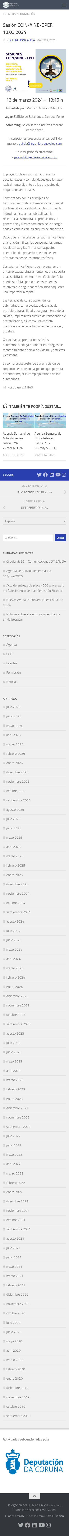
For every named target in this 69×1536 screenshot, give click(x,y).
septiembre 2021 (18, 1229)
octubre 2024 (15, 903)
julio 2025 (13, 819)
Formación (27, 14)
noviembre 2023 (18, 1005)
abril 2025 (13, 847)
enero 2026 (14, 763)
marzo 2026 (14, 744)
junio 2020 (13, 1332)
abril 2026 (13, 735)
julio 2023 (13, 1043)
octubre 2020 (15, 1313)
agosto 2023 (15, 1033)
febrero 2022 (15, 1183)
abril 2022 (13, 1164)
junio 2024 (13, 940)
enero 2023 (14, 1099)
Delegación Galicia (22, 40)
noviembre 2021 (18, 1210)
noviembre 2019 (18, 1397)
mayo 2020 (14, 1341)
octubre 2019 (15, 1406)
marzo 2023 (14, 1080)
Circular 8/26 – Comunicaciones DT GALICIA (36, 561)
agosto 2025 (15, 809)
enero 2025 (14, 875)
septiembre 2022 (18, 1127)
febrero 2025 (15, 865)
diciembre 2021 (17, 1201)
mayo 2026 (14, 726)
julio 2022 (13, 1136)
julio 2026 (13, 707)
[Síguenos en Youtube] (57, 474)
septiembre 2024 (18, 912)
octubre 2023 (15, 1015)
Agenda (11, 644)
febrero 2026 (15, 753)
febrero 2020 (15, 1369)
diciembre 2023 (17, 996)
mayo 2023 (14, 1061)
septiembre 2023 (18, 1024)
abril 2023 (13, 1071)
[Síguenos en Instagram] (64, 474)
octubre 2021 (15, 1220)
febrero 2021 (15, 1285)
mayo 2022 (14, 1154)
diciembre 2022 (17, 1108)
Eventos (9, 14)
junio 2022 (13, 1145)
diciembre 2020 (17, 1294)
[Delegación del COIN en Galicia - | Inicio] (13, 5)
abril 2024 (13, 959)
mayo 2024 (14, 949)
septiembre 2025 (18, 800)
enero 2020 (14, 1378)
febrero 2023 (15, 1089)
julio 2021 (13, 1248)
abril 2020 (13, 1350)
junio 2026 (13, 716)
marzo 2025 (14, 856)
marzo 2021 (14, 1276)
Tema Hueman (55, 1516)
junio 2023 (13, 1052)
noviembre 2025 (18, 781)
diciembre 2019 (17, 1388)
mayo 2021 (14, 1266)
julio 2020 (13, 1322)
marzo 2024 (14, 968)
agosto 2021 (15, 1238)
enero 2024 (14, 987)
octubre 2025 (15, 791)
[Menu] (64, 4)
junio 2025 (13, 828)
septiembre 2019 (18, 1416)
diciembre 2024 (17, 884)
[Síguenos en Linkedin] (51, 474)
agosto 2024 (15, 921)
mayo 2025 (14, 837)
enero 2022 (14, 1192)
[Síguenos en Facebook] (45, 474)
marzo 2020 (14, 1360)
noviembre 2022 (18, 1117)
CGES (9, 654)
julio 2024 (13, 931)
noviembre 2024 (18, 893)
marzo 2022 (14, 1173)
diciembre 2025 (17, 772)
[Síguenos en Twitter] (39, 474)
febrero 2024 (15, 977)
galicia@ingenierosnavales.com (40, 143)
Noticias (11, 682)
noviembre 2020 (18, 1304)
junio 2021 (13, 1257)
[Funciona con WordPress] (22, 1516)
